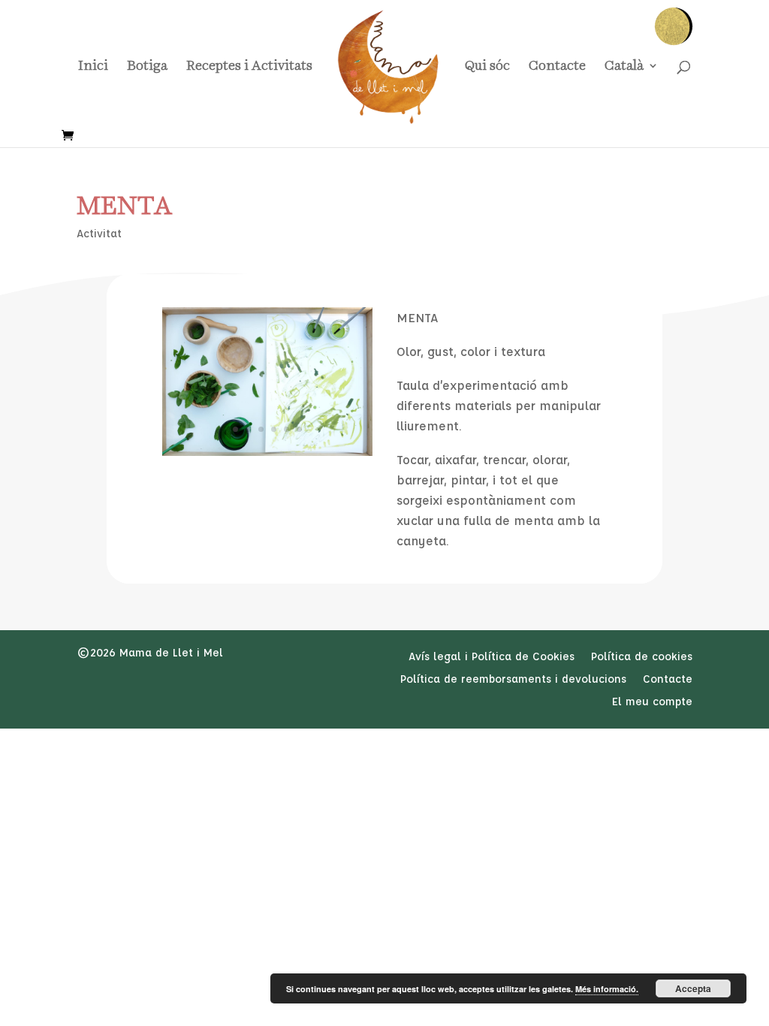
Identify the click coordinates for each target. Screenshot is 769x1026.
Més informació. (606, 988)
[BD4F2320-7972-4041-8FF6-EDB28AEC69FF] (267, 452)
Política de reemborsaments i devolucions (513, 680)
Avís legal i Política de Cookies (491, 657)
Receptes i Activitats (249, 66)
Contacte (557, 66)
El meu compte (652, 702)
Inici (93, 66)
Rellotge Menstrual (673, 26)
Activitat (99, 233)
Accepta (693, 988)
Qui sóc (487, 66)
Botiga (147, 66)
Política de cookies (641, 657)
